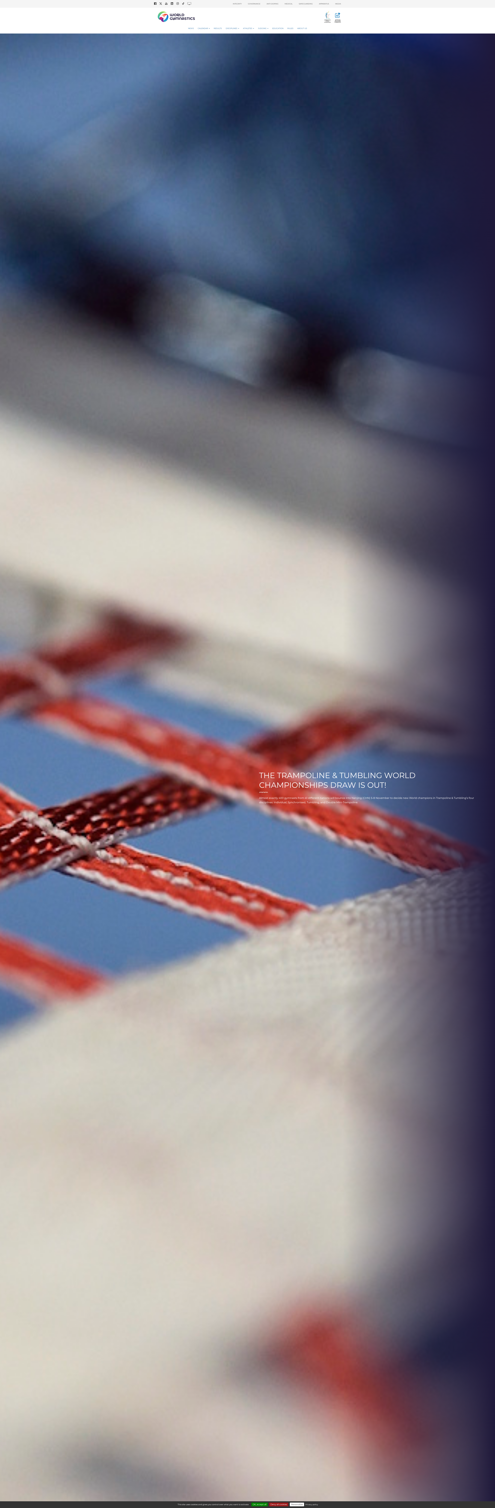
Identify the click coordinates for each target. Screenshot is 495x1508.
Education (277, 28)
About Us (302, 28)
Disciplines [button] (232, 28)
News (191, 28)
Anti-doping (272, 4)
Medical (289, 4)
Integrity (237, 4)
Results (218, 28)
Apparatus (324, 4)
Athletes (248, 28)
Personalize (297, 1504)
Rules (290, 28)
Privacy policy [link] (311, 1504)
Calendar (203, 28)
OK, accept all (259, 1504)
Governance (254, 4)
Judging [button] (262, 28)
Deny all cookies (278, 1504)
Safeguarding (306, 4)
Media (338, 4)
